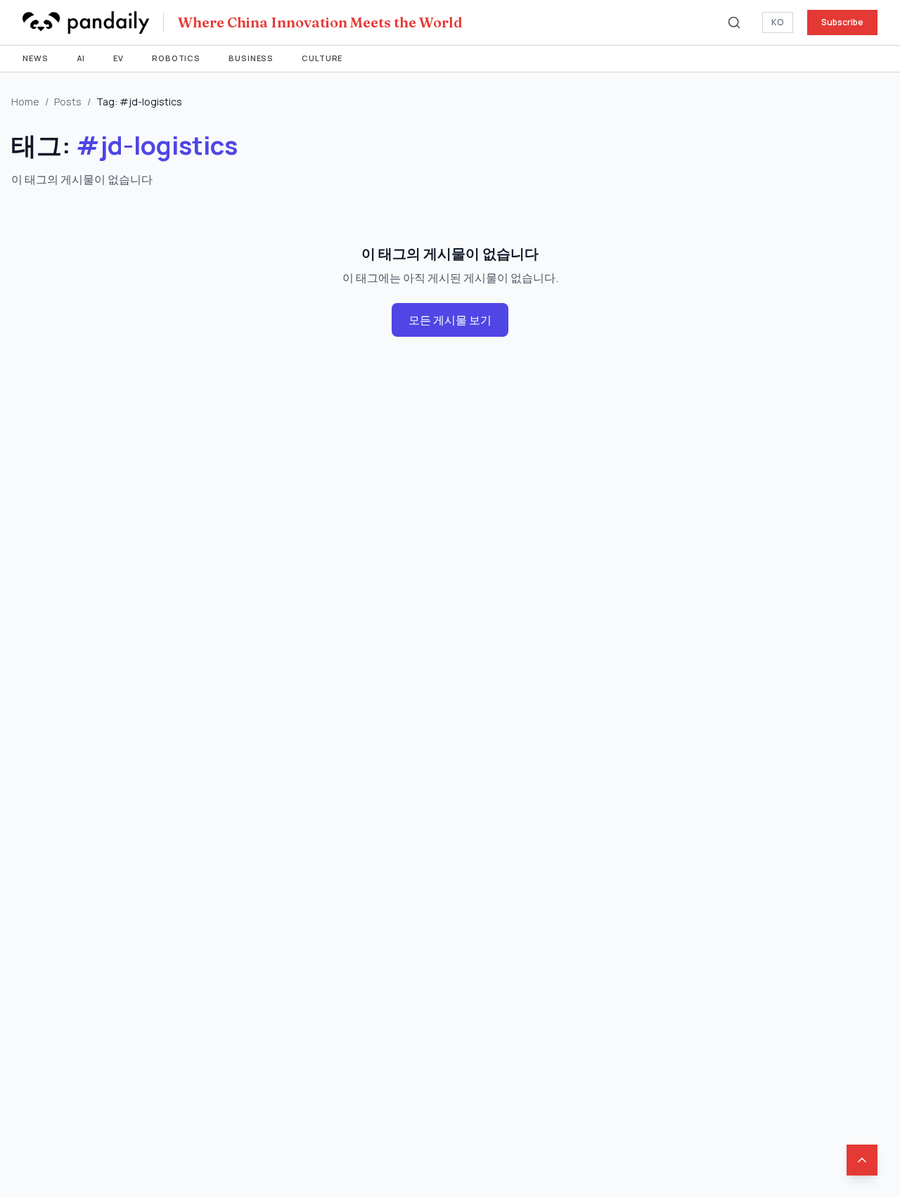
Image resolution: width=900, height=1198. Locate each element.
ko (777, 22)
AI (81, 58)
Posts (68, 101)
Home (25, 101)
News (35, 58)
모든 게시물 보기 (450, 320)
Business (251, 58)
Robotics (176, 58)
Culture (322, 58)
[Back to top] (862, 1160)
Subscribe (842, 22)
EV (118, 58)
